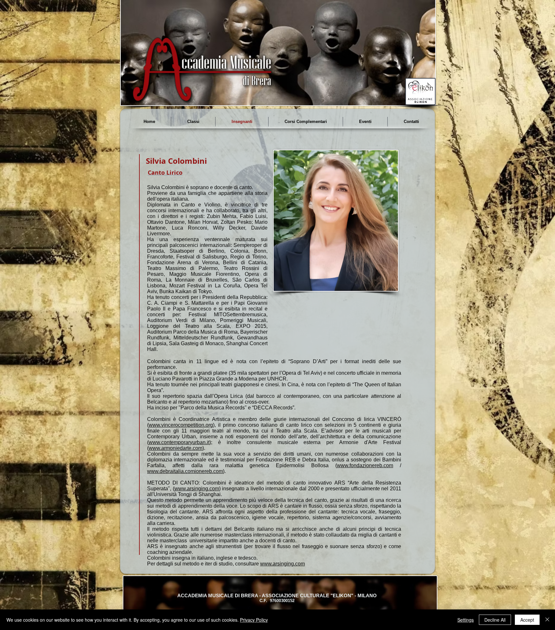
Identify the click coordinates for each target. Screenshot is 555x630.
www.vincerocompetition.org (181, 425)
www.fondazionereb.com (365, 465)
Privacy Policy (254, 620)
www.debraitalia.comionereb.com (185, 471)
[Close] (547, 620)
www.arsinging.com (196, 488)
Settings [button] (465, 620)
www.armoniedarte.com (175, 448)
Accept (527, 620)
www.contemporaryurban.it (179, 442)
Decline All (495, 620)
